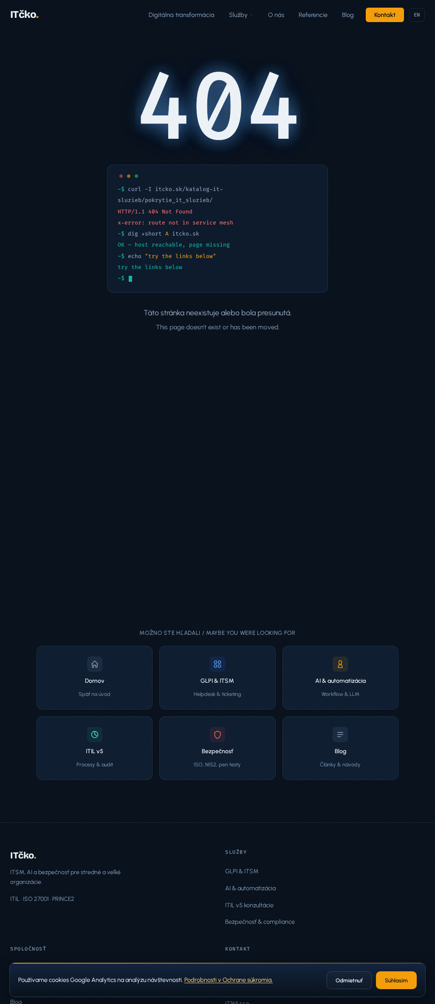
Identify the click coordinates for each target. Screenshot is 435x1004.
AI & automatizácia (250, 888)
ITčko (24, 14)
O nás (276, 15)
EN (417, 14)
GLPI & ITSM (242, 871)
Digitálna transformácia (182, 15)
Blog (348, 15)
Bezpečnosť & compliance (260, 921)
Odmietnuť (349, 980)
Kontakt (384, 15)
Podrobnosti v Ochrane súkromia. (228, 980)
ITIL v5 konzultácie (249, 905)
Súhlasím (396, 980)
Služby (238, 15)
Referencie (313, 15)
